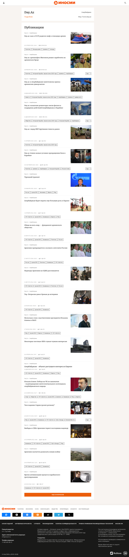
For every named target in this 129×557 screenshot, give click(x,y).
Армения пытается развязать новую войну (42, 452)
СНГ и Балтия (28, 217)
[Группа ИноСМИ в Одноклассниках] (37, 515)
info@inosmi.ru (6, 537)
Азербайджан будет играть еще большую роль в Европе (46, 201)
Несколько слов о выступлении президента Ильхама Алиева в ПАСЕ (46, 319)
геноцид (52, 49)
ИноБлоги (73, 509)
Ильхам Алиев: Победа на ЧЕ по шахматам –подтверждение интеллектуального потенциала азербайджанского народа (45, 384)
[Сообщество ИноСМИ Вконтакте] (27, 515)
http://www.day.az (84, 17)
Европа (50, 192)
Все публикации (84, 509)
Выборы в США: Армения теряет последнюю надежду (46, 428)
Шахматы (58, 397)
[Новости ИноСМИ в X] (69, 515)
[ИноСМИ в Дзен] (16, 515)
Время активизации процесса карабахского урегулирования (42, 476)
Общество (28, 120)
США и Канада (59, 420)
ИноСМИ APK (119, 523)
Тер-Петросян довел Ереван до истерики (41, 294)
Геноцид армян (37, 49)
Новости (27, 97)
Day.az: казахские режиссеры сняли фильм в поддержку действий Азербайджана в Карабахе (43, 107)
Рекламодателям (47, 523)
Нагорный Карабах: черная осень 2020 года (45, 73)
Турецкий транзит (32, 177)
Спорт (27, 397)
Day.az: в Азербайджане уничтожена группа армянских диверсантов (42, 83)
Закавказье (46, 217)
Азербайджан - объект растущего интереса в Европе (48, 367)
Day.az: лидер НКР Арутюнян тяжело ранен (42, 129)
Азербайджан (86, 12)
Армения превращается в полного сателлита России (45, 248)
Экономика (43, 192)
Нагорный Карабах (64, 120)
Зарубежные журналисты (23, 523)
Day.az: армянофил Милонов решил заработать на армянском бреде (45, 59)
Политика (28, 49)
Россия (27, 192)
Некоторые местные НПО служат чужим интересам (45, 341)
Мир (55, 192)
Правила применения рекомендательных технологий (96, 523)
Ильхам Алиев (66, 168)
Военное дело (45, 509)
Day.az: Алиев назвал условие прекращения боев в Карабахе (44, 154)
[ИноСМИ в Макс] (6, 515)
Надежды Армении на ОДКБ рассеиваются (41, 271)
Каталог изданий (7, 523)
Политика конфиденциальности (66, 523)
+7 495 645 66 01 (7, 542)
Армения (45, 49)
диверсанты (78, 97)
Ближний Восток (70, 420)
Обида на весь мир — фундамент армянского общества (43, 226)
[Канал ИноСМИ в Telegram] (58, 515)
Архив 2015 (34, 192)
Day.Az (26, 33)
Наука (37, 509)
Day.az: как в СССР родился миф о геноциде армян (45, 36)
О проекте (37, 523)
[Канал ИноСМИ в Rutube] (48, 515)
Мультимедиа (64, 509)
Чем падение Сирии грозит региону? (39, 405)
